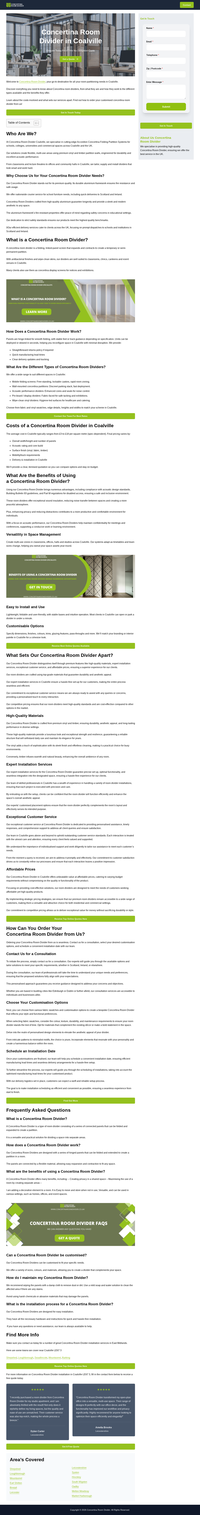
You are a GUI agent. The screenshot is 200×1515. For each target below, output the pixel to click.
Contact (187, 5)
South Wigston (79, 1482)
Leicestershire (79, 1467)
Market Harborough (82, 1496)
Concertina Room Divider (32, 81)
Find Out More (71, 1101)
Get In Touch (166, 126)
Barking (66, 1357)
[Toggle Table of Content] (34, 123)
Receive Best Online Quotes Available (70, 646)
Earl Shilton (16, 1483)
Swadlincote (41, 1357)
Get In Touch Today (71, 112)
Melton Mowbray (80, 1491)
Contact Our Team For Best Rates (70, 416)
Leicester (14, 1492)
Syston (75, 1472)
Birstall (13, 1487)
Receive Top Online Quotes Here (70, 919)
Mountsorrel (55, 1357)
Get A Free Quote (70, 1446)
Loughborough (25, 1357)
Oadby (75, 1486)
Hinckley (76, 1477)
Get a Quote (69, 59)
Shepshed (11, 1357)
